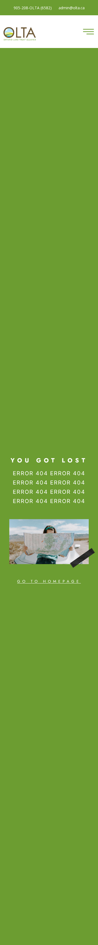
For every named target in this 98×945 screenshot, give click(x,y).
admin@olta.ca (72, 7)
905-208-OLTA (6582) (33, 7)
